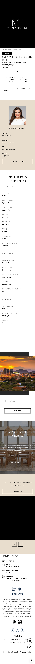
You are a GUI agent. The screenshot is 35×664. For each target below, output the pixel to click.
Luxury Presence (17, 642)
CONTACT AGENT (17, 161)
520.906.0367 (10, 572)
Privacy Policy (26, 652)
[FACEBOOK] (12, 630)
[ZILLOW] (22, 630)
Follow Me (17, 491)
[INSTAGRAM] (17, 630)
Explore (17, 411)
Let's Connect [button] (17, 462)
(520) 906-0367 (8, 142)
